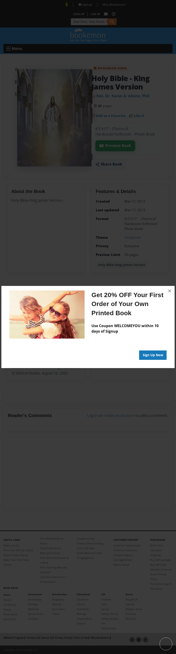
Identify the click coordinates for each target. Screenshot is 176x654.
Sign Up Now (153, 355)
